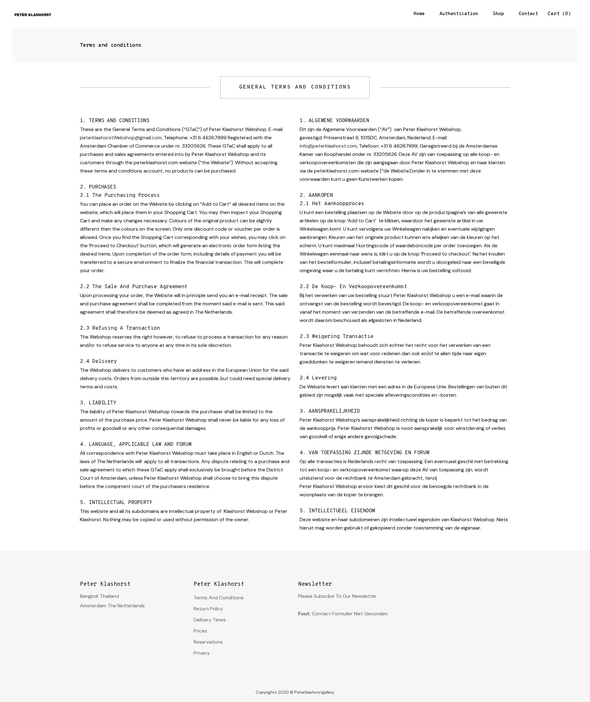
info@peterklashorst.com (328, 146)
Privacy (202, 653)
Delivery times (210, 620)
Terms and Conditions (219, 597)
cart (558, 14)
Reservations (208, 642)
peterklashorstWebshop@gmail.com (121, 137)
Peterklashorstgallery (314, 692)
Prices (200, 631)
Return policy (208, 608)
